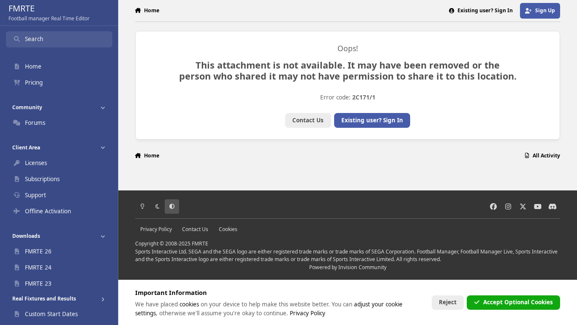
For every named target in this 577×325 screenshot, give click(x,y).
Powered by (347, 267)
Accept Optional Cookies (518, 302)
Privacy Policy (156, 229)
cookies (189, 304)
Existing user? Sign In (372, 120)
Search (34, 39)
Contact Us (308, 120)
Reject (448, 302)
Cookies (228, 229)
